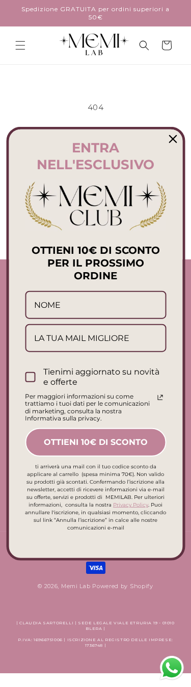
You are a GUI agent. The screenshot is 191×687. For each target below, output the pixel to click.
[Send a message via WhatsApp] (172, 668)
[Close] (172, 139)
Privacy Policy (130, 504)
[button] (20, 45)
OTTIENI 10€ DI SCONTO (96, 442)
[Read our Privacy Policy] (160, 397)
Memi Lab (76, 586)
